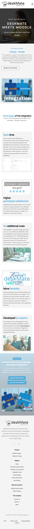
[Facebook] (14, 444)
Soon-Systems (25, 326)
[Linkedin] (19, 444)
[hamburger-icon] (32, 4)
